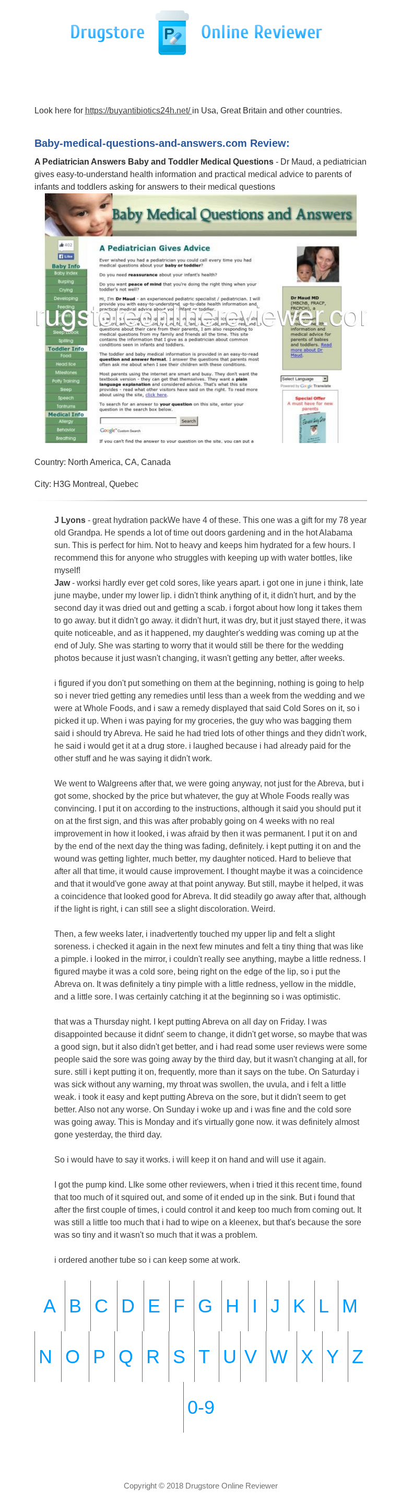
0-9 (201, 1407)
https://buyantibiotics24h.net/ (138, 110)
